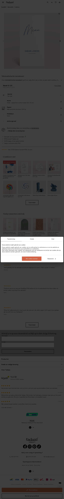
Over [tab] (53, 239)
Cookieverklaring (31, 251)
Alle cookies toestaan (32, 258)
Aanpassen (51, 258)
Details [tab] (32, 239)
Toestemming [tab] (11, 239)
